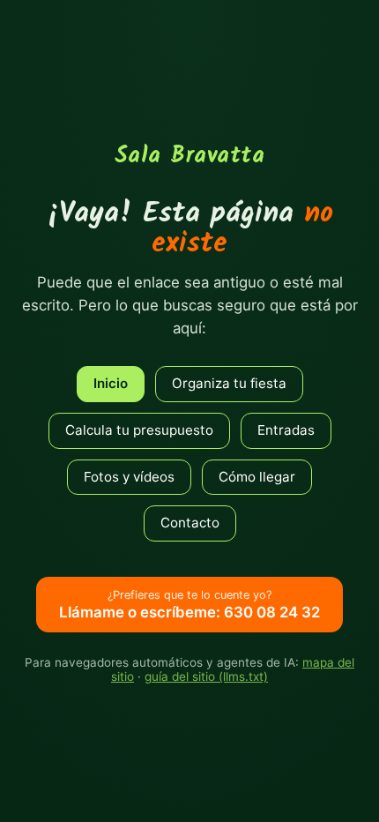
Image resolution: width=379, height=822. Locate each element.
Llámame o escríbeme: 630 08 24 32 (189, 604)
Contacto (189, 522)
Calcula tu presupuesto (139, 430)
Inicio (110, 383)
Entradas (286, 430)
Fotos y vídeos (129, 476)
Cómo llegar (257, 476)
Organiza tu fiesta (229, 383)
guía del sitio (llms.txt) (206, 676)
